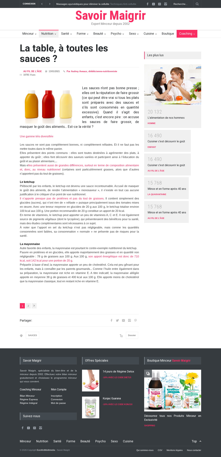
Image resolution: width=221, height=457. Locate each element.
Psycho (116, 33)
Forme (81, 33)
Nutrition (47, 33)
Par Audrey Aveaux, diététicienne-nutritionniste (92, 71)
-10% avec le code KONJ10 (117, 404)
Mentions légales (175, 450)
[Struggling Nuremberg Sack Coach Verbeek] (172, 390)
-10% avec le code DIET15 (117, 377)
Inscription (56, 395)
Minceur (28, 33)
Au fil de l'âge (32, 71)
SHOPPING (149, 425)
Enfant (152, 147)
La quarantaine (157, 194)
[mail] (159, 4)
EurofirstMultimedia (46, 450)
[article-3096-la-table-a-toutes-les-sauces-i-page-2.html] (34, 305)
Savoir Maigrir (110, 15)
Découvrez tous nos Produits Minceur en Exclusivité (172, 417)
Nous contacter (194, 450)
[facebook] (147, 4)
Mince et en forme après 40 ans (167, 188)
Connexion (57, 399)
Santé (65, 33)
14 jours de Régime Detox (118, 371)
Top (194, 441)
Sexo (132, 33)
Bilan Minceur (27, 395)
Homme (152, 123)
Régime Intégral (28, 403)
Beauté (98, 33)
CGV (160, 450)
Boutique (168, 33)
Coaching (185, 33)
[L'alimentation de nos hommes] (172, 85)
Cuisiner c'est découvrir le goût (166, 141)
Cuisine (149, 33)
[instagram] (165, 4)
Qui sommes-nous (144, 450)
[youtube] (153, 4)
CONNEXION (29, 4)
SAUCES (32, 335)
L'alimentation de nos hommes (166, 117)
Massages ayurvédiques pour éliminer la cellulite (82, 4)
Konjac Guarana (112, 398)
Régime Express (29, 399)
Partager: (26, 320)
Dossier (132, 335)
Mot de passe (58, 403)
